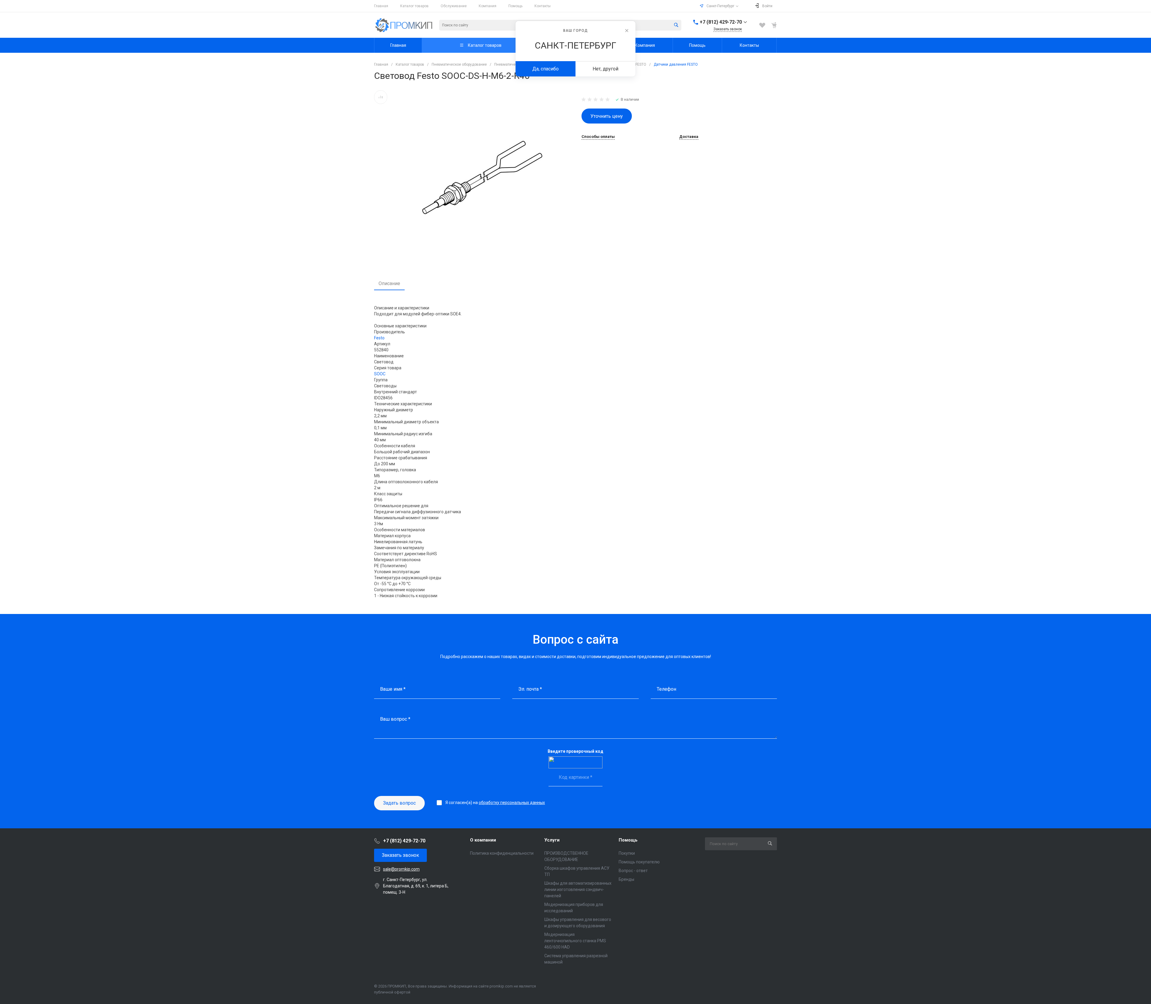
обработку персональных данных (512, 802)
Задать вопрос (399, 803)
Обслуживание (454, 6)
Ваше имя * (393, 689)
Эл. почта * (530, 689)
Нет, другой (605, 69)
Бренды (626, 879)
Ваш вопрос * (395, 719)
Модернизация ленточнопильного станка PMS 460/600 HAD (575, 940)
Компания (487, 6)
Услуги (552, 840)
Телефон (666, 689)
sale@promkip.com (401, 869)
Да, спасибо (545, 69)
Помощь (515, 6)
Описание (389, 283)
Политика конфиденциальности (502, 853)
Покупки (627, 853)
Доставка (688, 137)
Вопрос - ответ (633, 870)
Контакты (542, 6)
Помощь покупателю (639, 862)
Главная (381, 6)
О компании (483, 840)
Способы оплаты (598, 137)
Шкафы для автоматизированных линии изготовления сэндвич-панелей (577, 889)
